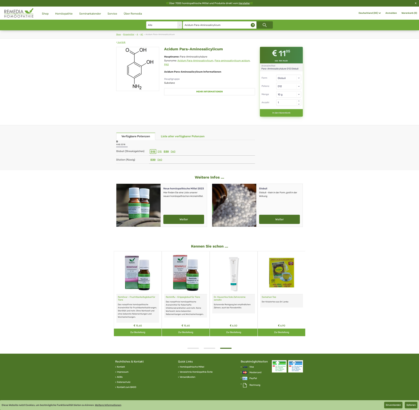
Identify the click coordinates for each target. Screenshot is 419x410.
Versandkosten (187, 377)
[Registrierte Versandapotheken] (279, 366)
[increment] (299, 101)
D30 (166, 151)
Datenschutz (123, 382)
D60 (173, 151)
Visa (251, 367)
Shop (45, 13)
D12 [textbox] (280, 86)
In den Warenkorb (281, 112)
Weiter (184, 219)
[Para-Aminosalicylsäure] (138, 69)
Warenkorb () (409, 13)
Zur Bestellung (137, 332)
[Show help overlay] (253, 25)
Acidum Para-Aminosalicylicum (195, 60)
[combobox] (288, 86)
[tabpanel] (234, 293)
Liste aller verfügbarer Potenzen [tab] (183, 136)
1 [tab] (193, 348)
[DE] (19, 13)
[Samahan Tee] (281, 272)
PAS (166, 64)
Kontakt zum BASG (126, 387)
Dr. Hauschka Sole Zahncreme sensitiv (230, 298)
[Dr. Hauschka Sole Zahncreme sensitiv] (233, 272)
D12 (153, 151)
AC (141, 34)
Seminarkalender (90, 13)
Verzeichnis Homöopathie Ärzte (196, 372)
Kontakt (121, 367)
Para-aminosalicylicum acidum (232, 60)
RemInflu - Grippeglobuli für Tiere (183, 297)
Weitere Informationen (108, 405)
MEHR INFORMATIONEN (209, 91)
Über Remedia (133, 13)
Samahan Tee (269, 297)
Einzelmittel (128, 34)
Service (112, 13)
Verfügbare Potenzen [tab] (135, 136)
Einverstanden (393, 405)
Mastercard (255, 372)
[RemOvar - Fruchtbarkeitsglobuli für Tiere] (137, 272)
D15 (160, 151)
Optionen (411, 405)
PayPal (253, 378)
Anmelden (391, 13)
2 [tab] (209, 348)
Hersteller (244, 3)
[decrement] (299, 104)
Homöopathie (64, 13)
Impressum (122, 372)
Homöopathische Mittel (192, 367)
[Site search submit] (264, 25)
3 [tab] (226, 348)
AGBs (120, 377)
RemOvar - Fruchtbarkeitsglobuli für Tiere (136, 298)
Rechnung (254, 385)
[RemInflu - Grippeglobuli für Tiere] (185, 272)
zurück (121, 42)
